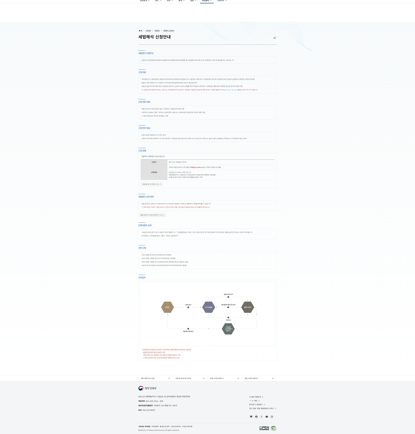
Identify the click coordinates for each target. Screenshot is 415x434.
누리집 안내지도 (175, 427)
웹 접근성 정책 (164, 427)
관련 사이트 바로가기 (251, 378)
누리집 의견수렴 (187, 427)
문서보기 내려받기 (256, 404)
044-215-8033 (149, 410)
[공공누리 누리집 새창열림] (264, 428)
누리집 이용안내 (255, 397)
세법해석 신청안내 (168, 31)
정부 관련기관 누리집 (148, 378)
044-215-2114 (152, 401)
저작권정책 (155, 427)
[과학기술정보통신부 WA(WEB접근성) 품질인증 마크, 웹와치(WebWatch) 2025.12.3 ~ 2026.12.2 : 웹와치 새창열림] (273, 428)
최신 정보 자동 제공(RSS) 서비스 (261, 408)
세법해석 (157, 31)
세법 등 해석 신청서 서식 (150, 184)
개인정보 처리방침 (144, 427)
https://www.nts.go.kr (230, 90)
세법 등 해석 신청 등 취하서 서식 (151, 215)
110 (162, 405)
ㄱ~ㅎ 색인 (253, 401)
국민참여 (148, 31)
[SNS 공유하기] (274, 38)
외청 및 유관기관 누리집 (183, 378)
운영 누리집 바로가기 (217, 378)
